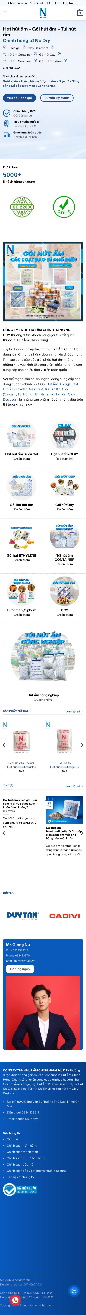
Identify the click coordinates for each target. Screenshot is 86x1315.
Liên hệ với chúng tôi (20, 1177)
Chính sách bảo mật (20, 1164)
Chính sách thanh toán (22, 1152)
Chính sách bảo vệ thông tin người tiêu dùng (37, 1171)
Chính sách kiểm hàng (22, 1145)
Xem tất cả (73, 711)
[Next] (78, 210)
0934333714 (21, 950)
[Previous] (7, 210)
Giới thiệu (13, 1139)
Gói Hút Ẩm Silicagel (55, 384)
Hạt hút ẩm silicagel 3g (64, 767)
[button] (5, 13)
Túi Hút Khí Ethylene (33, 394)
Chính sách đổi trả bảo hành (26, 1158)
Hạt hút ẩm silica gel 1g (21, 767)
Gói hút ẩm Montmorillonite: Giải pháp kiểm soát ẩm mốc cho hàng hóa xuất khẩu (64, 833)
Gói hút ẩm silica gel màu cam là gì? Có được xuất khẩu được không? (20, 803)
